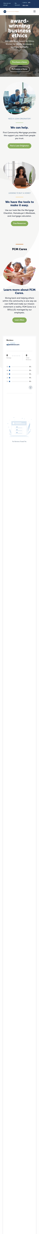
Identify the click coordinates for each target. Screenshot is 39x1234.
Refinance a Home (19, 69)
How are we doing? (7, 4)
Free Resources (19, 223)
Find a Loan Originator (19, 146)
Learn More (19, 320)
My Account (17, 4)
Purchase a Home (19, 62)
